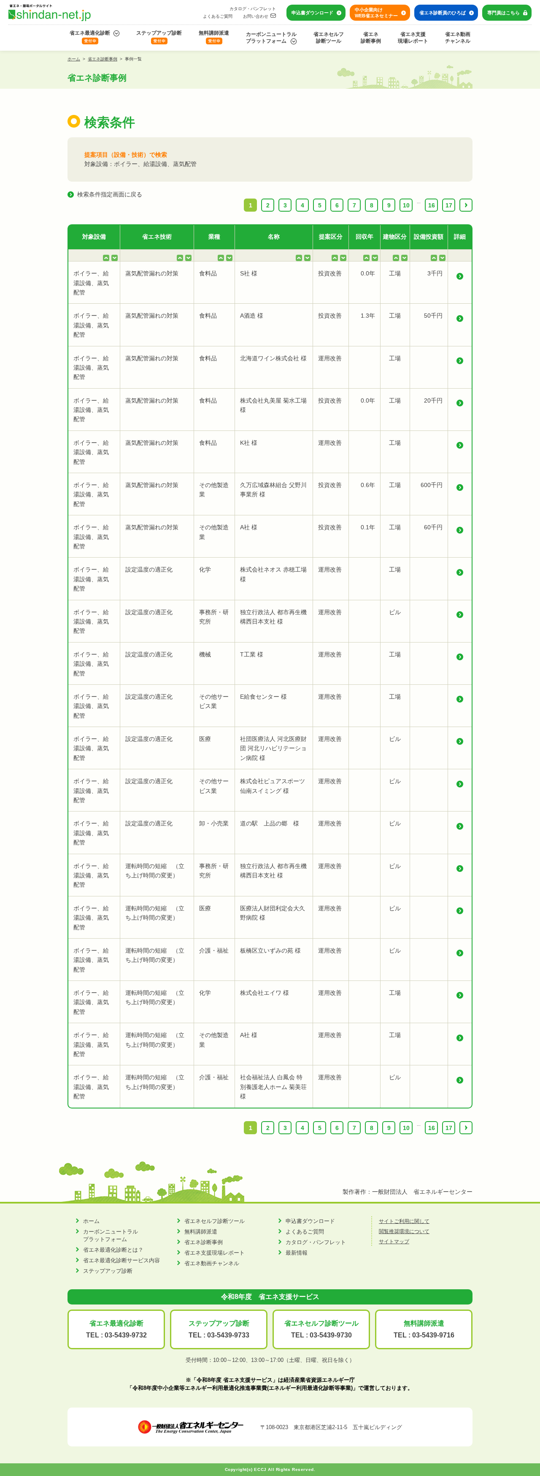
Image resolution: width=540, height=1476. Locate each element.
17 (449, 205)
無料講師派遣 (214, 33)
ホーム (74, 59)
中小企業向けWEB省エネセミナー (376, 12)
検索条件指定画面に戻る (109, 194)
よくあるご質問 (217, 16)
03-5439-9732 (126, 1335)
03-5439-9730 (331, 1335)
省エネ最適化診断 (90, 33)
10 (406, 205)
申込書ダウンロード (312, 12)
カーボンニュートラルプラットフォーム (271, 37)
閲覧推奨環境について (404, 1231)
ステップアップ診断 (159, 33)
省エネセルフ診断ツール (328, 37)
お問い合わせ (255, 16)
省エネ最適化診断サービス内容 (121, 1260)
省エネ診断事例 (371, 37)
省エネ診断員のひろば (442, 12)
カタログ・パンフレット (253, 8)
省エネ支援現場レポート (413, 37)
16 (431, 205)
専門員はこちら (503, 12)
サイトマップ (394, 1242)
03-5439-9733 (228, 1335)
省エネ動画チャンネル (457, 37)
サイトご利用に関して (404, 1221)
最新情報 (297, 1253)
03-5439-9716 (433, 1335)
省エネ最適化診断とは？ (113, 1250)
